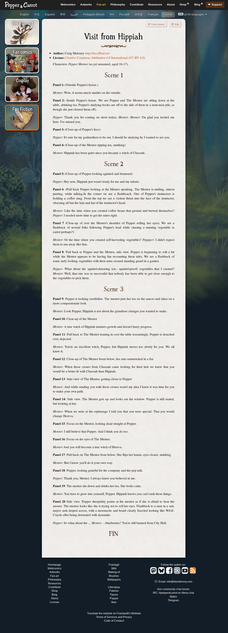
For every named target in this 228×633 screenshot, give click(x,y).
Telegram (173, 600)
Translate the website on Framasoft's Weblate (114, 613)
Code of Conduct (114, 620)
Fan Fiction (22, 108)
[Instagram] (178, 572)
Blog (197, 4)
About (171, 4)
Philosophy (117, 4)
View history (157, 24)
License (54, 602)
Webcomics (68, 4)
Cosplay (22, 80)
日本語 (139, 14)
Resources (155, 4)
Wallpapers (114, 579)
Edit (176, 24)
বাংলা (112, 14)
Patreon (114, 590)
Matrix (173, 596)
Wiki (114, 568)
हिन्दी (62, 14)
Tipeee (114, 594)
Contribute (136, 4)
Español (50, 14)
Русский (124, 14)
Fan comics (22, 51)
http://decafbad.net (97, 53)
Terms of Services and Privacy (114, 617)
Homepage (54, 564)
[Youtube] (185, 572)
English (24, 14)
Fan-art (101, 4)
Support (217, 4)
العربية (74, 14)
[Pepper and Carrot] (21, 7)
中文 (37, 14)
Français (153, 14)
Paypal (114, 598)
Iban (114, 602)
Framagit (114, 564)
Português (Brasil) (93, 14)
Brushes (114, 575)
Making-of (114, 572)
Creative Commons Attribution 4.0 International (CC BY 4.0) (105, 57)
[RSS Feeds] (193, 572)
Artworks (86, 4)
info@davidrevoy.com (179, 581)
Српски (168, 14)
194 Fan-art (22, 23)
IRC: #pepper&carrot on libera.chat (173, 592)
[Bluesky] (162, 572)
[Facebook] (170, 572)
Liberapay (114, 587)
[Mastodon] (154, 572)
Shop (183, 4)
